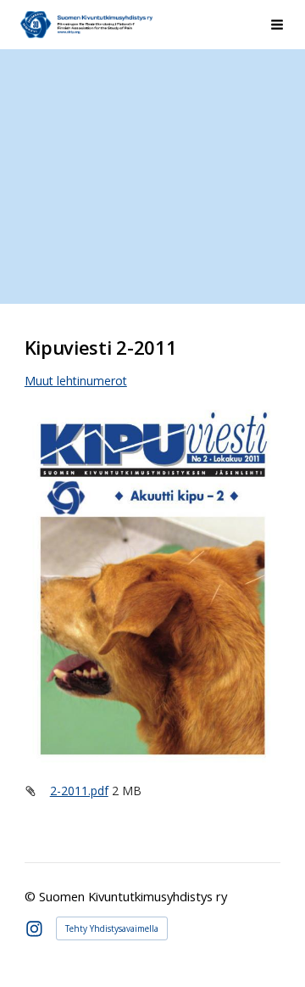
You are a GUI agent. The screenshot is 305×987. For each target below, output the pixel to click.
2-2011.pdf (79, 790)
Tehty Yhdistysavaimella (111, 928)
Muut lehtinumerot (76, 381)
